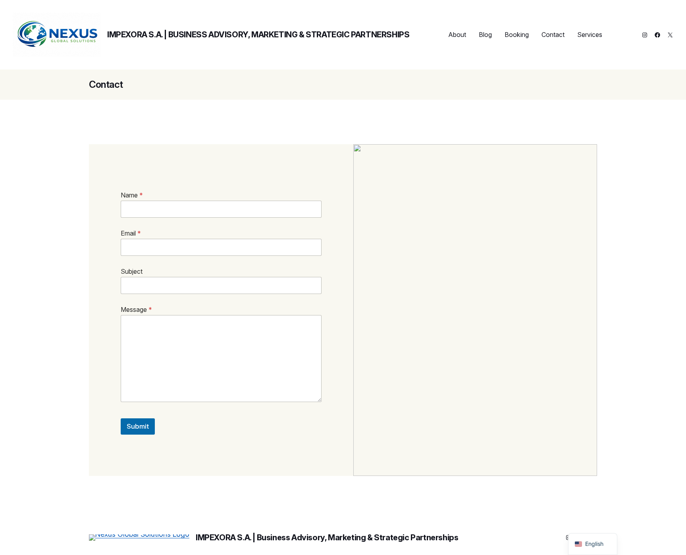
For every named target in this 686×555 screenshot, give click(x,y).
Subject (132, 271)
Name (132, 195)
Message (136, 309)
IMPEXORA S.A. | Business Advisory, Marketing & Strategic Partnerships (258, 34)
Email (131, 233)
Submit (138, 426)
